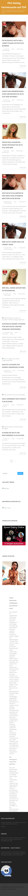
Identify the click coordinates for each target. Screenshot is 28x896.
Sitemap (3, 826)
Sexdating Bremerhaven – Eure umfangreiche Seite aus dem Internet (13, 94)
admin (12, 49)
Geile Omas (4, 440)
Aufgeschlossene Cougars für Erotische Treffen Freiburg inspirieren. (13, 326)
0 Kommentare (19, 49)
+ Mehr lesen (22, 65)
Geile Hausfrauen (8, 372)
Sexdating (4, 406)
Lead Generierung (13, 887)
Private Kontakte (6, 50)
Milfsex (12, 334)
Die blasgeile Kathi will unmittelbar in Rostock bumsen (13, 43)
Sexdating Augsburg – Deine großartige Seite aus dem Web (12, 145)
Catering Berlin (4, 887)
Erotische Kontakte (6, 101)
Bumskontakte (5, 152)
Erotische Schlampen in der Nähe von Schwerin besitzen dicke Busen (12, 195)
